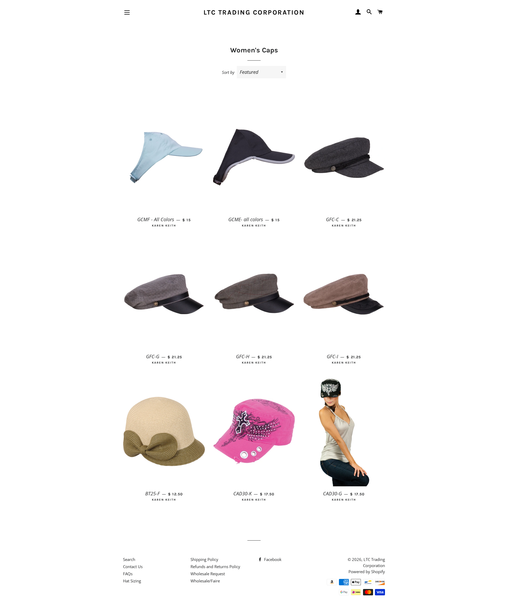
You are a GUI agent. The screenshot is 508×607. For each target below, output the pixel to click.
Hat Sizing (132, 580)
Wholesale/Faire (205, 580)
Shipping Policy (204, 559)
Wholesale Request (207, 573)
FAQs (128, 573)
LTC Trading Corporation (254, 12)
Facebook (272, 559)
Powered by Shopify (366, 571)
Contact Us (133, 566)
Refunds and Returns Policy (215, 566)
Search (129, 559)
